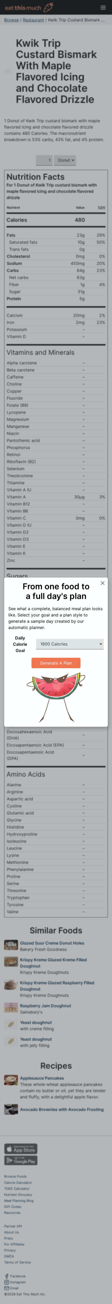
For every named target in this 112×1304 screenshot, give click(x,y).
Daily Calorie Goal (20, 644)
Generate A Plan (56, 663)
